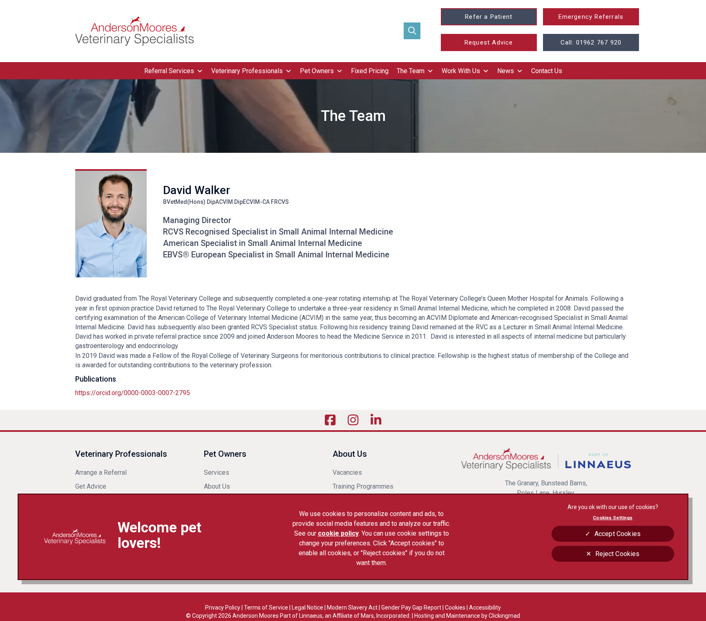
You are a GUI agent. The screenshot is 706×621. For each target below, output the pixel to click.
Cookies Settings (612, 517)
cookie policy (338, 533)
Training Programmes (363, 486)
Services (216, 472)
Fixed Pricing (370, 71)
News (505, 71)
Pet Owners (317, 71)
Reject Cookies (617, 554)
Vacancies (347, 472)
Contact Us (546, 71)
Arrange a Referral (101, 472)
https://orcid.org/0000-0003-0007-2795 (132, 393)
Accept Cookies (617, 534)
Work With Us (461, 71)
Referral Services (169, 71)
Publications (95, 379)
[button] (412, 30)
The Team (410, 71)
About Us (217, 486)
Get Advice (90, 486)
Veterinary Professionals (247, 71)
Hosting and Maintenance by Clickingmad (467, 615)
